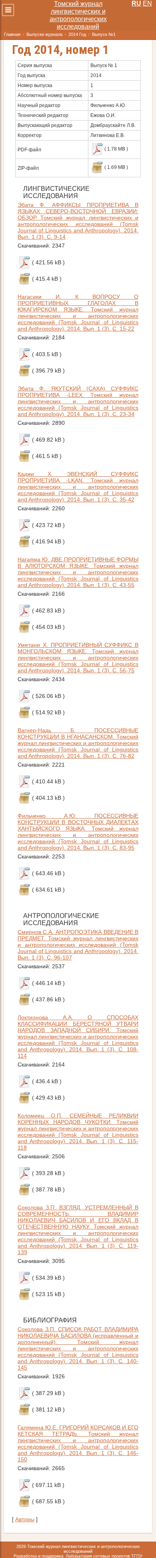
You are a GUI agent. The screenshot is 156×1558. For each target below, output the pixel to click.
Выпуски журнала (44, 34)
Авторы (24, 1519)
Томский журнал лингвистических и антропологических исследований (78, 15)
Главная (12, 34)
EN (147, 3)
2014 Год (77, 34)
